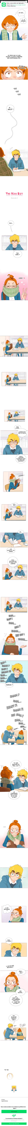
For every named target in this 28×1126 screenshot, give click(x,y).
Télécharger (14, 1111)
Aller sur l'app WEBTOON (14, 1123)
